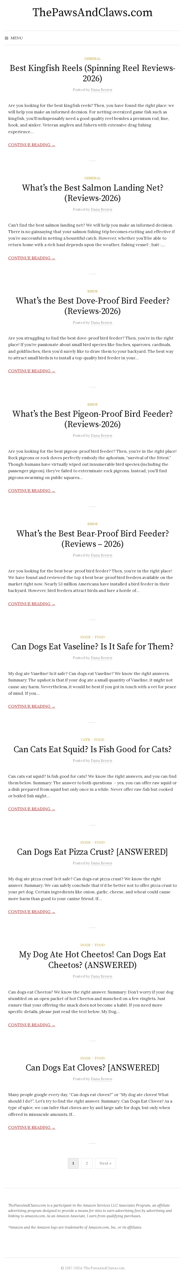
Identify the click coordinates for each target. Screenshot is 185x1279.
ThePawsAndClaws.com (93, 13)
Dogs (85, 637)
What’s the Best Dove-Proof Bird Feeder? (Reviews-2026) (92, 306)
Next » (105, 1163)
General (92, 58)
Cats (85, 739)
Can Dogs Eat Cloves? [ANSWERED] (93, 1068)
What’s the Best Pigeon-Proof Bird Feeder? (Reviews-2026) (92, 419)
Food (100, 637)
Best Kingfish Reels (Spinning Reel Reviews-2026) (92, 73)
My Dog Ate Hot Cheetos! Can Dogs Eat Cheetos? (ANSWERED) (92, 960)
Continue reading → (31, 144)
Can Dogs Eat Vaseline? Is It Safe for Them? (92, 646)
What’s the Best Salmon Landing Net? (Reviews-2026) (92, 193)
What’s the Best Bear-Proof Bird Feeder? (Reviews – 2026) (92, 539)
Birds (92, 291)
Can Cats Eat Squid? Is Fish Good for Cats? (92, 749)
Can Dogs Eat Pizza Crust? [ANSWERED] (92, 852)
